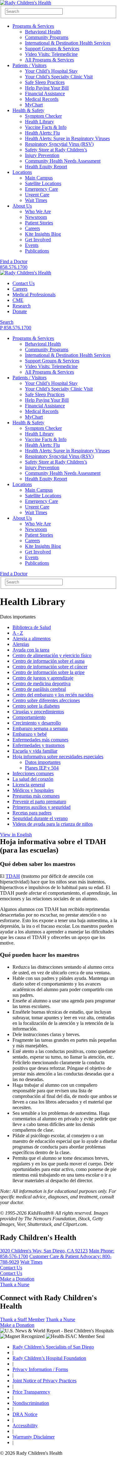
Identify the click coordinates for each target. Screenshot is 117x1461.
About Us (22, 206)
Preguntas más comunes (36, 796)
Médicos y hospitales (33, 790)
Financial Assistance (45, 93)
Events (31, 245)
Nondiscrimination (30, 1403)
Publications (37, 250)
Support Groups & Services (52, 48)
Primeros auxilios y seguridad (41, 807)
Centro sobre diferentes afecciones (46, 700)
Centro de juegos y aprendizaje (42, 678)
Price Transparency (31, 1392)
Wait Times (36, 200)
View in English (16, 834)
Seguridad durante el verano (40, 818)
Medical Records (41, 99)
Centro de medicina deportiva (41, 683)
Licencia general (28, 784)
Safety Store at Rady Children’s (56, 149)
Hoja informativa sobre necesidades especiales (57, 756)
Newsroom (36, 217)
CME (17, 300)
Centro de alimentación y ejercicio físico (51, 655)
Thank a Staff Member (22, 1319)
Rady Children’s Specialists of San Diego (53, 1347)
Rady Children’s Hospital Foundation (49, 1358)
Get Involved (38, 239)
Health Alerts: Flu (42, 132)
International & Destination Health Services (67, 43)
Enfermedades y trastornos (38, 745)
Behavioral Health (43, 31)
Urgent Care (37, 194)
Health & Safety (28, 110)
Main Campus (39, 177)
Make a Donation (17, 1278)
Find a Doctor (13, 261)
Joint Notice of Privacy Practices (44, 1380)
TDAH (13, 876)
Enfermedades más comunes (40, 739)
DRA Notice (24, 1414)
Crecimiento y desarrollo (36, 723)
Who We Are (38, 211)
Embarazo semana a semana (40, 728)
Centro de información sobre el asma (48, 661)
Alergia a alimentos (31, 638)
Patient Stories (39, 222)
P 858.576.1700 (15, 327)
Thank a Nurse (14, 1284)
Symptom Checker (43, 116)
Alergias (20, 644)
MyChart (34, 104)
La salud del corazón (32, 779)
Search (6, 322)
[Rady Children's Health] (25, 272)
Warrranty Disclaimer (33, 1436)
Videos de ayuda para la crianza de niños (52, 824)
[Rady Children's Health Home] (25, 2)
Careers (32, 228)
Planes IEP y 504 (42, 767)
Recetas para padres (31, 812)
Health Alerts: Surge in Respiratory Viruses (67, 138)
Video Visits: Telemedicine (51, 54)
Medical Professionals (34, 294)
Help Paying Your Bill (47, 88)
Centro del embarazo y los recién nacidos (52, 694)
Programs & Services (33, 26)
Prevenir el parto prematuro (39, 801)
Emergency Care (41, 189)
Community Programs (46, 37)
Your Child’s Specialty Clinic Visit (59, 76)
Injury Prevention (42, 155)
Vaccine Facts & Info (45, 127)
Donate (19, 311)
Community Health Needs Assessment (62, 161)
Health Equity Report (46, 166)
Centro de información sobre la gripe (48, 672)
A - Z (17, 633)
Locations (22, 172)
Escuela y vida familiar (34, 751)
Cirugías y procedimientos (38, 711)
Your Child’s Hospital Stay (51, 71)
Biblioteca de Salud (31, 627)
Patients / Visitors (29, 65)
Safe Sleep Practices (45, 82)
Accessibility (25, 1425)
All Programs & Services (49, 59)
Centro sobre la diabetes (36, 706)
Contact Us (23, 283)
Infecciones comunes (33, 773)
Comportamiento (29, 717)
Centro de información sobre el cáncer (49, 666)
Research (21, 305)
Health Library (39, 121)
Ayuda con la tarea (30, 649)
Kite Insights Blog (43, 234)
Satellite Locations (43, 183)
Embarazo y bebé (29, 734)
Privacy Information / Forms (40, 1369)
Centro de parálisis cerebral (39, 689)
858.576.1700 (13, 267)
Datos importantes (43, 762)
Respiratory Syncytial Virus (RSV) (59, 144)
